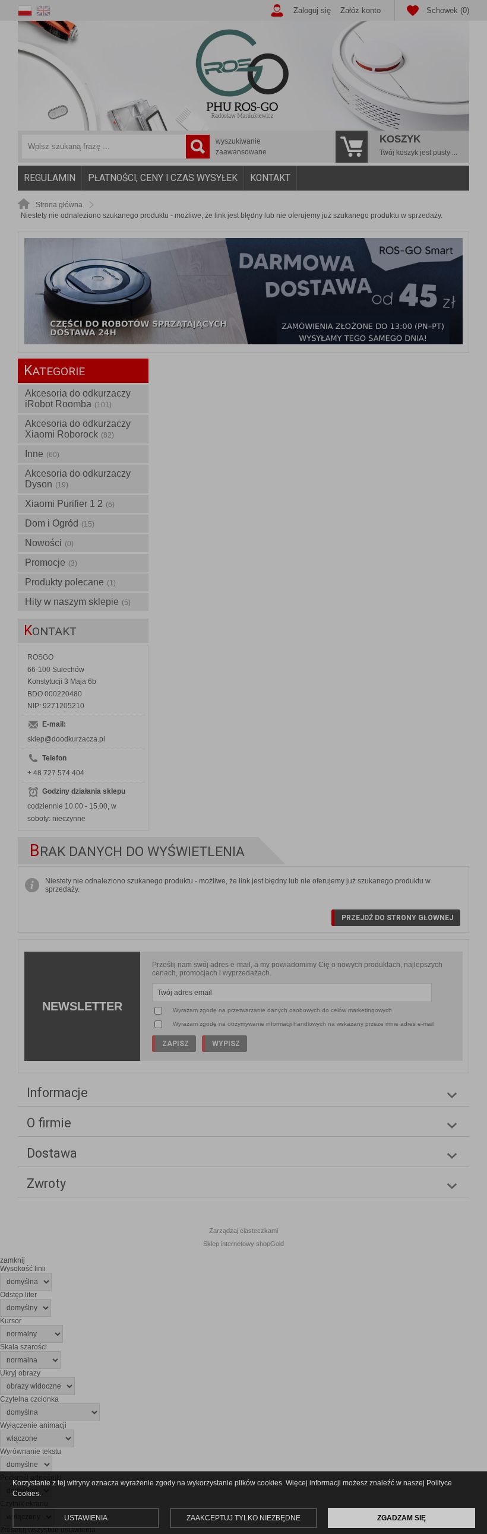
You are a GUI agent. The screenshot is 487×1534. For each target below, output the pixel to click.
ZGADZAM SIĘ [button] (401, 1518)
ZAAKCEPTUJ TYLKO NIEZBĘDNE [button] (243, 1518)
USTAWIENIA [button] (85, 1518)
